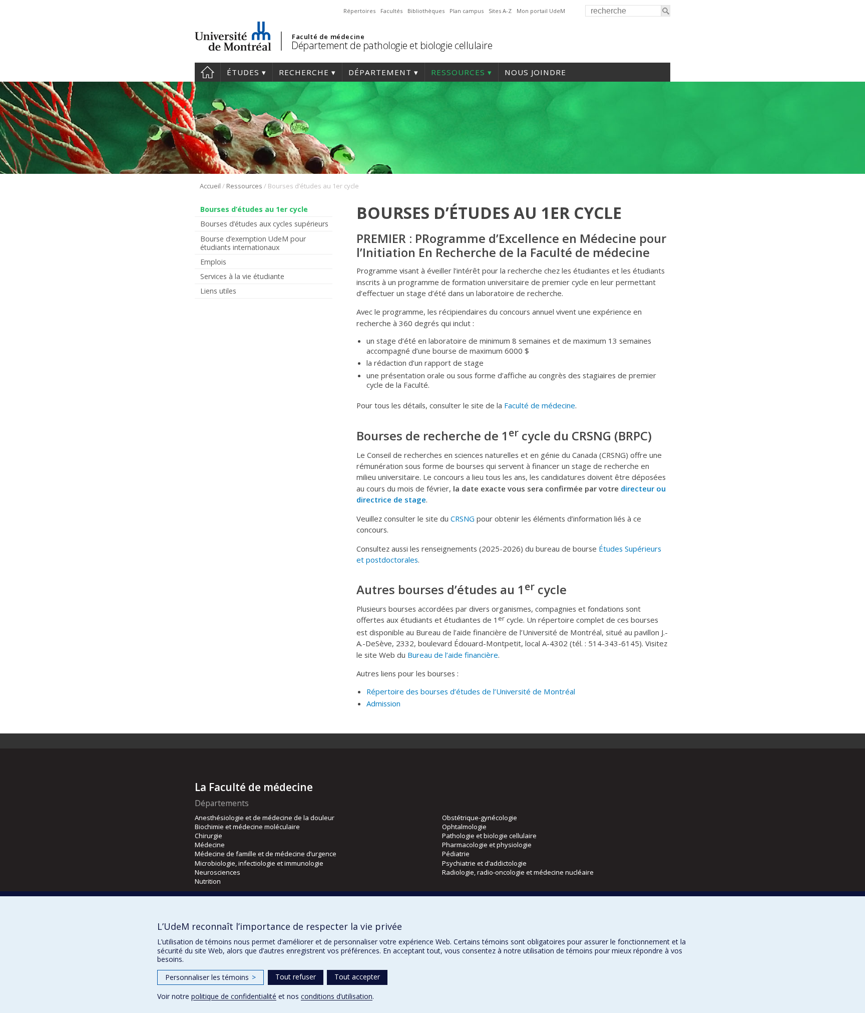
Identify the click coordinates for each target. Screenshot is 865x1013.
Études (243, 72)
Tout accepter (357, 976)
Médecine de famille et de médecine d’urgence (265, 853)
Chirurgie (208, 835)
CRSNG (463, 519)
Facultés (391, 11)
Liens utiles (218, 291)
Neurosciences (217, 872)
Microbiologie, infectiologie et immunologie (259, 863)
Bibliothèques (426, 11)
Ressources (458, 72)
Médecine (210, 844)
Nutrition (208, 881)
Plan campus (467, 11)
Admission (383, 703)
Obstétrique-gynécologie (479, 817)
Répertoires (359, 11)
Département (379, 72)
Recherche (304, 72)
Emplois (213, 262)
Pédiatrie (456, 853)
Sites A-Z (500, 11)
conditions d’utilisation (336, 996)
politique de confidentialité (233, 996)
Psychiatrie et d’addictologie (484, 863)
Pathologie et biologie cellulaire (489, 835)
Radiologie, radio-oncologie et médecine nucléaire (518, 872)
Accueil (207, 72)
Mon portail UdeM (541, 11)
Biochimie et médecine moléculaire (247, 826)
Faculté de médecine (328, 36)
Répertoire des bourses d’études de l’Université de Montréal (470, 691)
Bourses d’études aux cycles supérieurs (264, 223)
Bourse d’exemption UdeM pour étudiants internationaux (253, 243)
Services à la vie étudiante (242, 276)
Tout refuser (295, 976)
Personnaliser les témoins (210, 977)
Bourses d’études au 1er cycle (254, 209)
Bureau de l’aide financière (452, 655)
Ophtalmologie (464, 826)
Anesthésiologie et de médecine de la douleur (264, 817)
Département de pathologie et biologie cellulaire (391, 45)
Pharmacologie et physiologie (487, 844)
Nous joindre (535, 72)
